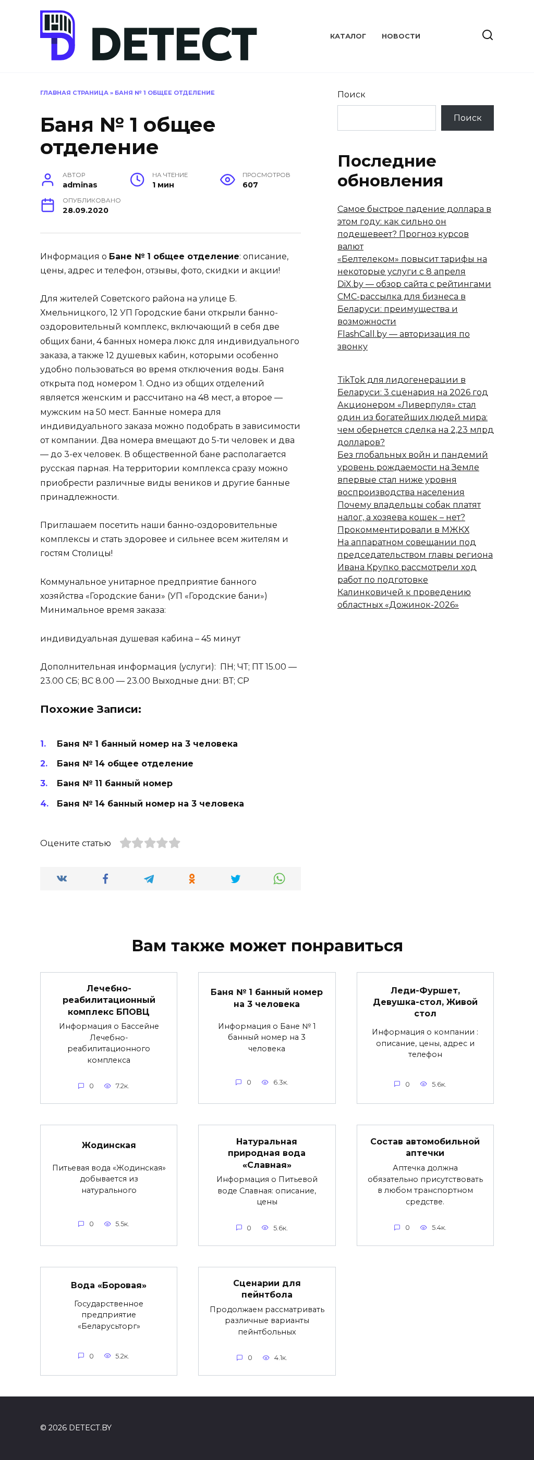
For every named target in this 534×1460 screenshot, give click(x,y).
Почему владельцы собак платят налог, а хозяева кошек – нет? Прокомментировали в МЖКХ (409, 517)
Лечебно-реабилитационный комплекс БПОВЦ (109, 1000)
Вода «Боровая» (109, 1285)
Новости (401, 36)
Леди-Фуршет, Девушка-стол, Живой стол (425, 1001)
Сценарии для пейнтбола (267, 1289)
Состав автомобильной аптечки (425, 1147)
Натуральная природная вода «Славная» (267, 1152)
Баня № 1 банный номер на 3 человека (147, 744)
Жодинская (109, 1145)
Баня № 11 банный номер (115, 783)
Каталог (348, 36)
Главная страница (74, 92)
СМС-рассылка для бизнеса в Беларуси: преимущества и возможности (401, 309)
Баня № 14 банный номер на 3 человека (150, 804)
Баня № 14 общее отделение (125, 764)
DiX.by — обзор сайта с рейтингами (414, 284)
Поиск (351, 94)
